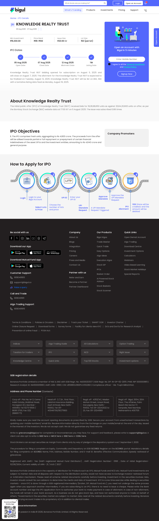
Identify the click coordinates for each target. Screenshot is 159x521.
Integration (74, 246)
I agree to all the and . (128, 65)
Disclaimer (62, 322)
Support (134, 10)
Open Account (156, 37)
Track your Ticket (79, 322)
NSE (41, 436)
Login (118, 3)
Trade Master (103, 241)
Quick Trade (103, 246)
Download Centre (132, 246)
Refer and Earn (76, 277)
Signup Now (126, 74)
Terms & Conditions (136, 64)
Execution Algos (104, 260)
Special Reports (132, 274)
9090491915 (19, 308)
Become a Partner (78, 282)
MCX (53, 436)
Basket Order (103, 274)
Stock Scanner (104, 290)
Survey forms (64, 326)
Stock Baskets (104, 286)
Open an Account (133, 3)
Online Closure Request (23, 326)
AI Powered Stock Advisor (105, 280)
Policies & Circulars (44, 322)
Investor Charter (115, 322)
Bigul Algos (102, 237)
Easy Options (103, 251)
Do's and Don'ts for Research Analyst (123, 326)
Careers (73, 255)
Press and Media (77, 260)
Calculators (130, 255)
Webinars (129, 260)
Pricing (121, 10)
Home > (14, 18)
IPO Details (23, 18)
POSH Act (45, 330)
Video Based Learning (134, 264)
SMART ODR (97, 322)
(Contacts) (47, 391)
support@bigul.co (22, 282)
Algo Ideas (102, 255)
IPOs (99, 269)
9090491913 (19, 277)
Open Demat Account (135, 237)
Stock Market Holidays (135, 269)
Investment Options (134, 251)
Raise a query (20, 287)
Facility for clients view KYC (88, 326)
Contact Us (74, 264)
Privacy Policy (130, 67)
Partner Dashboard (78, 286)
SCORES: (95, 448)
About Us (73, 237)
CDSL (78, 436)
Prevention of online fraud (24, 330)
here (46, 436)
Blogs (71, 241)
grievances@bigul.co (29, 432)
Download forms (46, 326)
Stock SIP (101, 264)
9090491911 (19, 298)
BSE (66, 436)
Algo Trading (130, 241)
